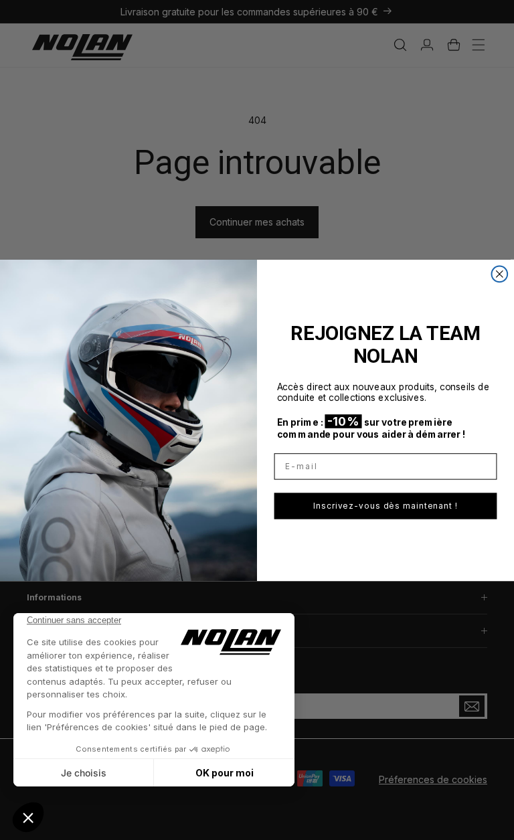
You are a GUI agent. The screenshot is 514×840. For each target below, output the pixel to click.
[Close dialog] (500, 274)
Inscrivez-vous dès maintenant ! (385, 506)
